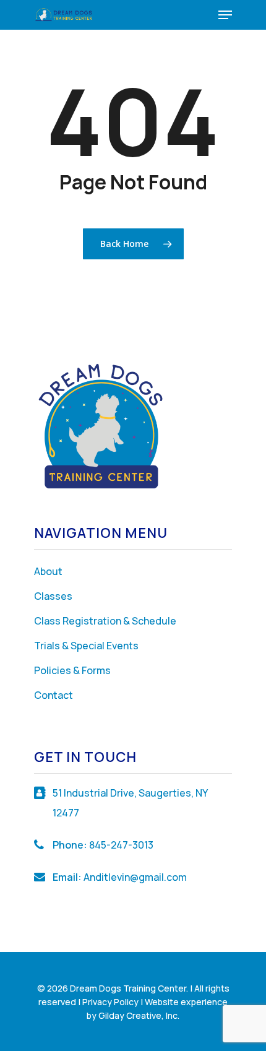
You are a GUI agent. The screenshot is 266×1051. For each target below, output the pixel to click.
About (48, 571)
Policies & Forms (72, 670)
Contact (53, 695)
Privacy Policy (110, 1002)
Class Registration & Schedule (105, 621)
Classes (53, 596)
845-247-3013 (121, 845)
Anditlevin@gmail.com (135, 877)
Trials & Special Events (86, 645)
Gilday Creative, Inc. (138, 1015)
